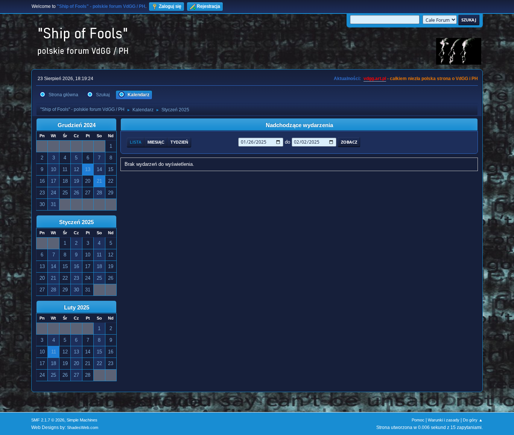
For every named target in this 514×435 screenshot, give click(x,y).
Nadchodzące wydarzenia (299, 125)
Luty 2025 (76, 308)
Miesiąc (156, 142)
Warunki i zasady (443, 420)
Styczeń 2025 (76, 222)
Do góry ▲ (473, 420)
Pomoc (418, 420)
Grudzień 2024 (77, 125)
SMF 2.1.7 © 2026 (47, 420)
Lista (135, 142)
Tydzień (179, 142)
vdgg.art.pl (374, 78)
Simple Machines (82, 420)
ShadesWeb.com (82, 427)
